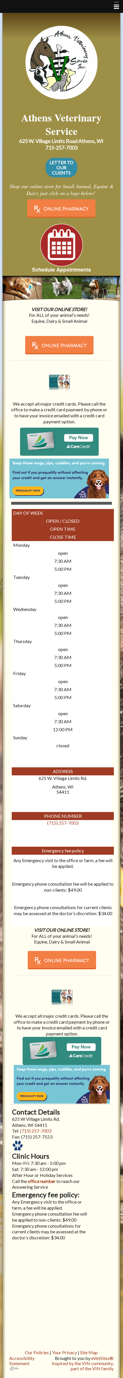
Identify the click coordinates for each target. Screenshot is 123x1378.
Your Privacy (64, 1352)
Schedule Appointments (61, 269)
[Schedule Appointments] (61, 244)
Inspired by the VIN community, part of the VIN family (83, 1366)
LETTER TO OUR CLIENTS (61, 167)
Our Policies (37, 1352)
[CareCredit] (59, 441)
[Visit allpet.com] (59, 478)
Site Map (89, 1352)
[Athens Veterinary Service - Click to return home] (61, 61)
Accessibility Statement (22, 1360)
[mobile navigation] (114, 7)
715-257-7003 (61, 147)
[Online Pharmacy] (61, 208)
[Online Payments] (59, 379)
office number (41, 1181)
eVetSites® (102, 1358)
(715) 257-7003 (62, 822)
